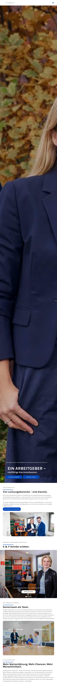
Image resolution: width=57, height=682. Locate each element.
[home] (10, 2)
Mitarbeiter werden (13, 477)
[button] (53, 3)
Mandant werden (31, 477)
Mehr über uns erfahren (12, 509)
